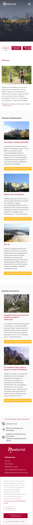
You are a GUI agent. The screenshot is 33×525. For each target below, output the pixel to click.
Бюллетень (9, 464)
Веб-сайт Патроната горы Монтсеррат (14, 429)
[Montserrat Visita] (9, 4)
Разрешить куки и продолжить (15, 515)
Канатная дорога (16, 48)
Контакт (8, 461)
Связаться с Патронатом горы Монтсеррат (16, 435)
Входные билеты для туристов (16, 472)
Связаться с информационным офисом (16, 439)
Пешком (6, 48)
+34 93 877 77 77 (11, 424)
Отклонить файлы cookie (15, 521)
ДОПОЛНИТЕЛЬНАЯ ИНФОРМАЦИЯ (17, 169)
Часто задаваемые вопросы (15, 470)
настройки (10, 508)
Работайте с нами (11, 467)
